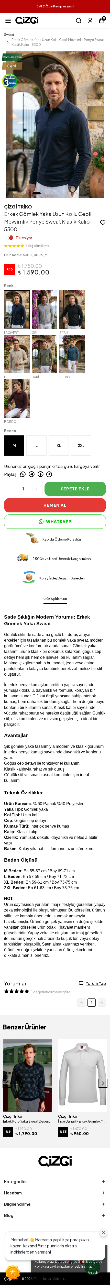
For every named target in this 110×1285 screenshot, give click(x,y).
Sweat (9, 34)
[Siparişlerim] (90, 20)
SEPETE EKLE (75, 488)
